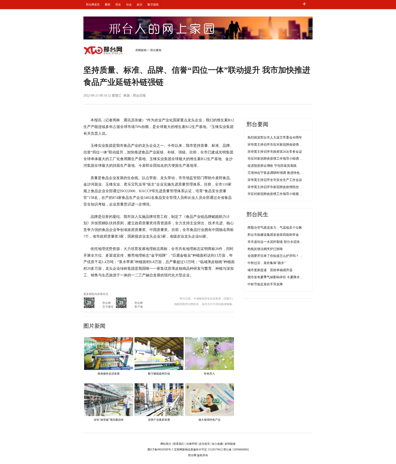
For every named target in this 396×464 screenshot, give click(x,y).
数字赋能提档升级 (159, 373)
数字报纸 (153, 4)
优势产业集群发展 (159, 419)
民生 (118, 4)
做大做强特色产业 (209, 419)
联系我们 (178, 443)
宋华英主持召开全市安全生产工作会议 (275, 180)
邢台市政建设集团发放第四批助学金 (273, 234)
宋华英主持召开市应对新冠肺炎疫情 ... (275, 144)
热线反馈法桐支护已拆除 (265, 249)
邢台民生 (257, 214)
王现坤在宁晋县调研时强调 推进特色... (275, 173)
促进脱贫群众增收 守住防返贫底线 (272, 165)
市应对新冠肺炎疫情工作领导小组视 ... (275, 194)
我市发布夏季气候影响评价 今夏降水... (275, 277)
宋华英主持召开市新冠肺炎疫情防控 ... (275, 187)
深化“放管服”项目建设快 (109, 419)
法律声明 (191, 443)
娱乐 (139, 4)
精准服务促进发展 (109, 373)
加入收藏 (217, 443)
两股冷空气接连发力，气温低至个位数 (275, 227)
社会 (129, 4)
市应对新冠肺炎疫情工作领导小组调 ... (275, 158)
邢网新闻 (140, 50)
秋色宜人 (209, 373)
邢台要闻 (155, 50)
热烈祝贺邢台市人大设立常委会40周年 (275, 137)
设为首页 (204, 443)
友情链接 (230, 443)
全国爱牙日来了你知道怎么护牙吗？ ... (275, 256)
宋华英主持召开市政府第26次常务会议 (275, 151)
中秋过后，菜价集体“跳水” (267, 263)
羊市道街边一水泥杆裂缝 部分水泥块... (275, 242)
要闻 (107, 4)
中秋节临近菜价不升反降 (265, 284)
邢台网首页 (93, 4)
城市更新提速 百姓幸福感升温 (270, 270)
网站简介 (165, 443)
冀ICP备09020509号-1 (160, 449)
